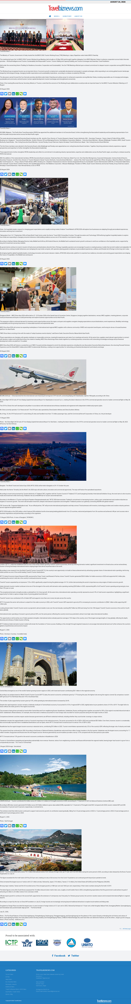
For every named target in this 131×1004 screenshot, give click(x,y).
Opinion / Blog (9, 994)
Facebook (59, 955)
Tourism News (9, 974)
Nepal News (9, 979)
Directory (67, 16)
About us (78, 16)
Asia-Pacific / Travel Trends (13, 991)
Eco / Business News (11, 982)
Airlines (7, 977)
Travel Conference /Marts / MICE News (16, 989)
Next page (128, 928)
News (56, 16)
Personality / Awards (11, 984)
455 (124, 928)
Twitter (75, 955)
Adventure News (10, 986)
